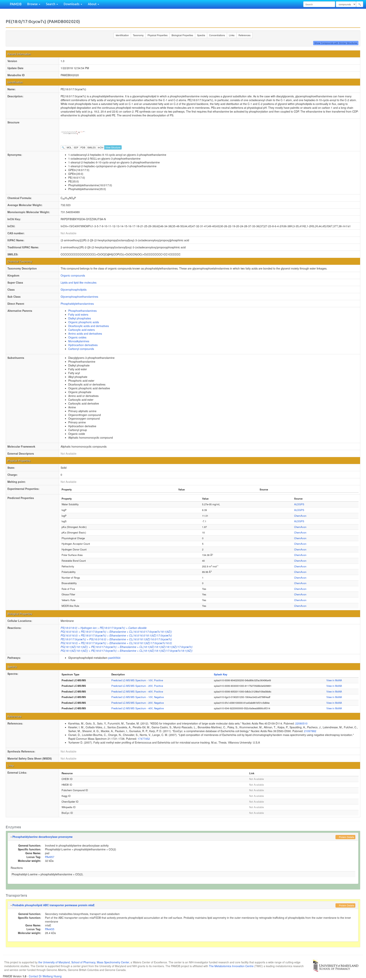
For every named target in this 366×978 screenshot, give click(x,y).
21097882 (310, 731)
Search (51, 4)
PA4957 (49, 857)
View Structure (112, 147)
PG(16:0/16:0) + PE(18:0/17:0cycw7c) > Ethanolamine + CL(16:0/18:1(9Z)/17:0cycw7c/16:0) (116, 643)
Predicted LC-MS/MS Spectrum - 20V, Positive (137, 686)
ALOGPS (299, 504)
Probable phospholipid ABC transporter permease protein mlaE (53, 905)
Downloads (72, 4)
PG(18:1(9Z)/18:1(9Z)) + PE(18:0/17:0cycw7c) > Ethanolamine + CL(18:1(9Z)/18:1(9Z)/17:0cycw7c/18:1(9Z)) (127, 651)
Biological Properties (182, 35)
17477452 (144, 738)
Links (231, 35)
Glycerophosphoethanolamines (79, 296)
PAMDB (16, 4)
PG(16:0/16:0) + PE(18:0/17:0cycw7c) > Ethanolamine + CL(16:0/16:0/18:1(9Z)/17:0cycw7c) (116, 635)
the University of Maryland (54, 962)
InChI (100, 147)
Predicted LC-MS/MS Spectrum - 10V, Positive (137, 680)
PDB (82, 147)
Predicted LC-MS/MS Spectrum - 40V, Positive (137, 691)
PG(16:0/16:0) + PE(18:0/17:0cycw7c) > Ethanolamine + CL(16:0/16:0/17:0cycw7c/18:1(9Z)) (116, 631)
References (244, 35)
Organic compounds (73, 275)
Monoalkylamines (78, 341)
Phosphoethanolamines (82, 311)
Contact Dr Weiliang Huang (45, 976)
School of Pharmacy (83, 962)
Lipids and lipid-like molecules (78, 282)
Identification (122, 35)
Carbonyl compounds (81, 349)
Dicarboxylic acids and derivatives (88, 326)
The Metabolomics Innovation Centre (231, 966)
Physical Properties (158, 35)
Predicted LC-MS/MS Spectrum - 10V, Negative (137, 697)
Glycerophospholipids (74, 289)
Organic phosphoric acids (83, 322)
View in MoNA (334, 680)
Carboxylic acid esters (81, 330)
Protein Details (346, 837)
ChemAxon (300, 515)
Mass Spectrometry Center (113, 962)
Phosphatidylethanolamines (77, 303)
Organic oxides (77, 337)
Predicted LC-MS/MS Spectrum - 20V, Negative (137, 703)
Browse (32, 4)
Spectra (201, 35)
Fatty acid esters (78, 314)
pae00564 (114, 658)
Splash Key (220, 674)
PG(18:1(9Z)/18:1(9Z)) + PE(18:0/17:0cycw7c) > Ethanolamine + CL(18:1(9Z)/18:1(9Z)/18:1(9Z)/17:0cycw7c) (127, 647)
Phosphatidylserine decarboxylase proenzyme (42, 837)
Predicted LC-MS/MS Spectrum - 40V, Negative (137, 708)
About (92, 4)
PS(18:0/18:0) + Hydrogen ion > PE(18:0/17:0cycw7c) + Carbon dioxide (104, 628)
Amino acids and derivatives (85, 333)
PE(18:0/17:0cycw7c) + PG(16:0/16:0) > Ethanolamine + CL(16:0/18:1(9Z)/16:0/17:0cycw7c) (116, 639)
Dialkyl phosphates (79, 318)
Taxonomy (138, 35)
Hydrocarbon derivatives (83, 345)
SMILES (91, 147)
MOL (69, 147)
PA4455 (49, 929)
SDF (76, 147)
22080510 (301, 723)
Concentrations (217, 35)
